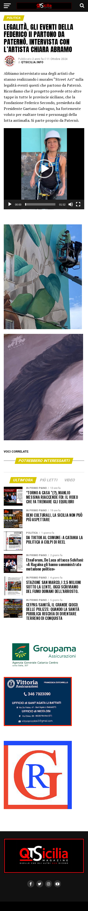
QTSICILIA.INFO (32, 62)
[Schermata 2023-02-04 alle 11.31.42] (38, 808)
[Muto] (70, 204)
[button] (44, 168)
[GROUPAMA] (44, 668)
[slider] (40, 204)
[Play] (10, 204)
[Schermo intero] (78, 204)
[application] (44, 168)
